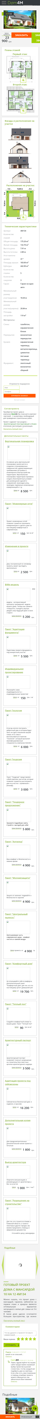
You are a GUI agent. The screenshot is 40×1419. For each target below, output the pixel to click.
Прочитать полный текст (13, 429)
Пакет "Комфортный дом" (19, 963)
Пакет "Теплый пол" (15, 1004)
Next (34, 19)
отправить (10, 1345)
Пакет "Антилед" (14, 841)
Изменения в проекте (16, 546)
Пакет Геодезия (13, 759)
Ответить (9, 1356)
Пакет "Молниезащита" (17, 878)
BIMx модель (12, 584)
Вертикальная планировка (19, 441)
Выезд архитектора (15, 1162)
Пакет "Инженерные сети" (19, 503)
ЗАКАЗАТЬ (21, 35)
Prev (5, 19)
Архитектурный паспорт (18, 1040)
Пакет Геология (13, 710)
